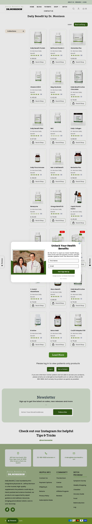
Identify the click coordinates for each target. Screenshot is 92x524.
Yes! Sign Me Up (63, 272)
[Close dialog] (79, 243)
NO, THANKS (63, 278)
